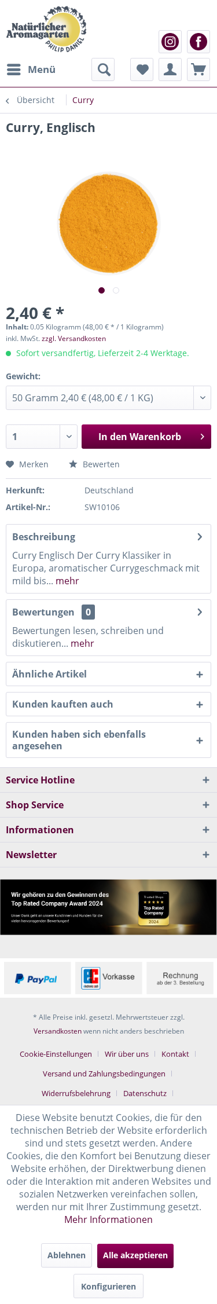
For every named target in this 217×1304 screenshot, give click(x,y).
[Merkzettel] (141, 69)
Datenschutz (145, 1093)
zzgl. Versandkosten (74, 338)
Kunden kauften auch (62, 704)
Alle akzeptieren (135, 1255)
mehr (66, 580)
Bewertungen (43, 612)
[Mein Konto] (170, 69)
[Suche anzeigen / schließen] (103, 69)
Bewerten (100, 464)
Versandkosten (58, 1031)
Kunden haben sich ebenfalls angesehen (79, 740)
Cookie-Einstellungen (56, 1054)
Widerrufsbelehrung (76, 1093)
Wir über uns (127, 1054)
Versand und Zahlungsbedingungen (104, 1073)
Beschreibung (43, 536)
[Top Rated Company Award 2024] (108, 907)
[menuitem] (30, 69)
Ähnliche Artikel (49, 674)
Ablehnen (66, 1255)
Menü (42, 69)
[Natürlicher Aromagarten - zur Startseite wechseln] (46, 29)
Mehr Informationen (108, 1219)
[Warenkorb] (198, 69)
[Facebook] (198, 41)
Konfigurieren (108, 1286)
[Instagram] (170, 41)
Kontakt (175, 1054)
